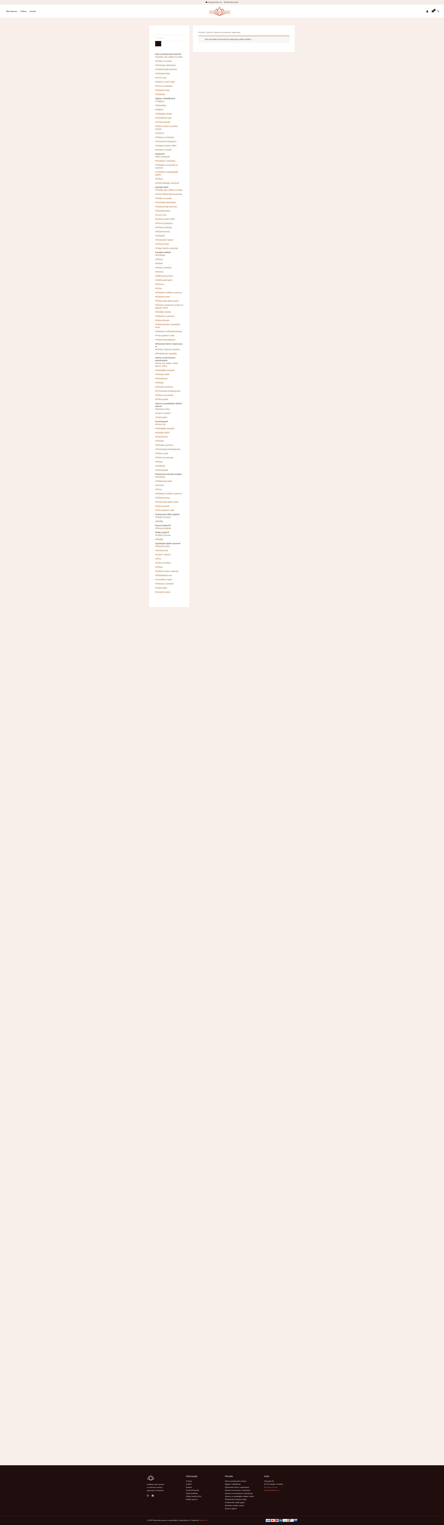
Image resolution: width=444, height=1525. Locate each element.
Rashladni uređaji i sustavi (234, 1505)
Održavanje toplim (164, 280)
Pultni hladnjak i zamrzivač (168, 183)
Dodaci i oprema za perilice (168, 349)
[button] (438, 11)
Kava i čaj (161, 424)
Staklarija (161, 466)
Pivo (159, 559)
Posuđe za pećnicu (165, 387)
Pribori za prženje (164, 227)
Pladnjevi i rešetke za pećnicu (169, 293)
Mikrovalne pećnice (165, 276)
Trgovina (209, 32)
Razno (160, 462)
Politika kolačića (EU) (193, 1496)
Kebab (160, 263)
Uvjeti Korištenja (192, 1493)
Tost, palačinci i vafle (165, 336)
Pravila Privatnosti (192, 1490)
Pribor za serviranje (165, 395)
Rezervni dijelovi (164, 528)
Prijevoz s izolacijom (165, 137)
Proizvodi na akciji (162, 592)
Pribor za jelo (162, 453)
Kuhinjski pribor (163, 74)
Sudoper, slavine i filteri (166, 146)
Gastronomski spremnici (167, 69)
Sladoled (161, 94)
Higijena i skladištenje (233, 1484)
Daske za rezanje (164, 61)
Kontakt (33, 11)
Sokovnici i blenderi (165, 584)
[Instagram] (148, 1496)
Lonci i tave (162, 78)
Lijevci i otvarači (163, 413)
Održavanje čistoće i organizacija (237, 1487)
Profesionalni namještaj (167, 354)
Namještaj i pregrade (165, 370)
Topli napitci (162, 417)
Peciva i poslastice (165, 86)
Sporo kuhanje (163, 320)
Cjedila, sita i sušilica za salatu (169, 57)
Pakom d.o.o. (203, 1520)
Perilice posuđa (163, 122)
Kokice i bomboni (164, 268)
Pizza (159, 288)
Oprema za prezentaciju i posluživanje (239, 1493)
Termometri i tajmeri (165, 240)
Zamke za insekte (164, 150)
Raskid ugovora (191, 1499)
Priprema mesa (163, 90)
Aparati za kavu (163, 409)
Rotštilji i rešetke (164, 312)
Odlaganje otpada (164, 114)
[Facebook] (153, 1496)
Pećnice (160, 284)
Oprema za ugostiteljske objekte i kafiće (239, 1496)
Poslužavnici (162, 379)
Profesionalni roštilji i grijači (235, 1502)
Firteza (160, 259)
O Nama (23, 11)
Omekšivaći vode (164, 118)
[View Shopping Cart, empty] (433, 11)
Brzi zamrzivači (163, 157)
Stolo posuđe (162, 399)
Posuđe (160, 383)
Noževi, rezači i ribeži (166, 82)
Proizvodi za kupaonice (166, 141)
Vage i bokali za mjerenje (167, 248)
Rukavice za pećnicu (165, 316)
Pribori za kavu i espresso (167, 571)
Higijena (160, 101)
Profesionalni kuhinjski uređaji (236, 1499)
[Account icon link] (427, 11)
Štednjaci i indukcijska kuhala (169, 331)
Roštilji (160, 521)
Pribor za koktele (164, 563)
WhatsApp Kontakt (232, 2)
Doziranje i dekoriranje (166, 65)
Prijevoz (160, 133)
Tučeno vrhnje (163, 244)
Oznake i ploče (163, 374)
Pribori (160, 179)
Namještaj (161, 105)
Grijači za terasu (164, 517)
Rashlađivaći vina (164, 575)
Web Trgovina (11, 11)
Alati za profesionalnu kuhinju (235, 1481)
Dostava (189, 1487)
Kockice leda (162, 550)
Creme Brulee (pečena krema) (169, 194)
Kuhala (160, 272)
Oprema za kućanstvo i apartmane (237, 1490)
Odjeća (160, 110)
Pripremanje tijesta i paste (168, 301)
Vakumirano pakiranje (166, 340)
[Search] (158, 43)
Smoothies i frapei (164, 580)
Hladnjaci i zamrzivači (166, 161)
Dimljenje (161, 255)
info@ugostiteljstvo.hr (215, 2)
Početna (201, 32)
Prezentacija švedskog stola (168, 391)
